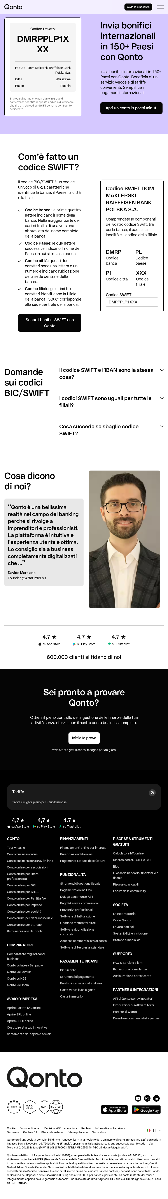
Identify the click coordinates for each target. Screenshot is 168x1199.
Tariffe (18, 791)
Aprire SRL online (19, 1014)
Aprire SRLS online (20, 1021)
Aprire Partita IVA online (24, 1008)
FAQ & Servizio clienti (128, 962)
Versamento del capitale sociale (29, 1034)
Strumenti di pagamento (77, 976)
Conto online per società (24, 911)
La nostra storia (124, 913)
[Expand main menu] (160, 7)
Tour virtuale (16, 847)
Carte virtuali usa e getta (77, 990)
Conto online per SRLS (22, 892)
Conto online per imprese (24, 905)
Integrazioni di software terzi (133, 1005)
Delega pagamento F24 (76, 896)
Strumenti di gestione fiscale (80, 883)
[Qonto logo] (13, 6)
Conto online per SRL (22, 885)
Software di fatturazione (77, 916)
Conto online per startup (24, 924)
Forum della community (129, 891)
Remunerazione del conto (25, 931)
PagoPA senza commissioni (79, 903)
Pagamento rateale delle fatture (82, 861)
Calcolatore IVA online (128, 853)
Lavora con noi (123, 927)
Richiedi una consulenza (130, 969)
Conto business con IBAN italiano (30, 861)
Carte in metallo (71, 996)
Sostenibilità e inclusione (130, 933)
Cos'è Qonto (122, 920)
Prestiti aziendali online (76, 854)
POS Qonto (68, 970)
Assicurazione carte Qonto (132, 976)
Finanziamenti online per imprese (83, 847)
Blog (116, 866)
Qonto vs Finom (18, 985)
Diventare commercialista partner (137, 1018)
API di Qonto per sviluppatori (133, 998)
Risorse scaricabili (125, 884)
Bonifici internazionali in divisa (81, 983)
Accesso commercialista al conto (83, 941)
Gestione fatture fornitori (78, 923)
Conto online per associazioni (27, 867)
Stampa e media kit (126, 940)
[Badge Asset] (138, 1098)
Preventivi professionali (76, 910)
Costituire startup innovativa (27, 1027)
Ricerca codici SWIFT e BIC (131, 860)
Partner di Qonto (125, 1011)
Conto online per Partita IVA (26, 898)
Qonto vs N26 (16, 978)
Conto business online (22, 854)
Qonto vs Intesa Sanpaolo (25, 965)
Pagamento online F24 (76, 890)
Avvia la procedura (138, 7)
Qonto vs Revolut (19, 972)
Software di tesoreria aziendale (82, 947)
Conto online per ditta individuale (30, 918)
